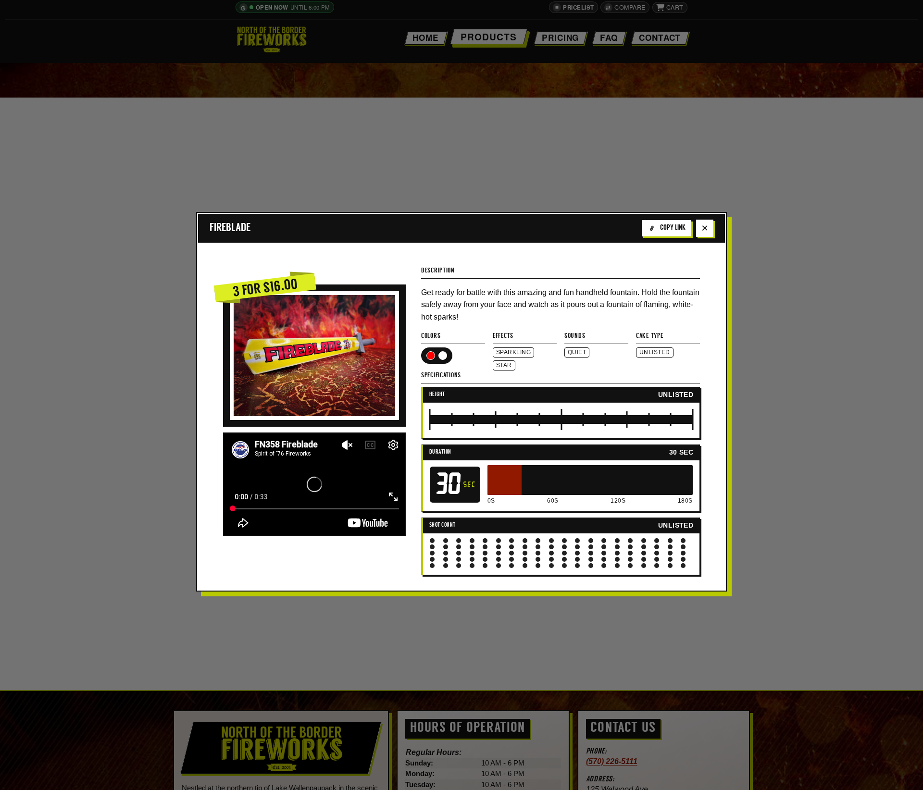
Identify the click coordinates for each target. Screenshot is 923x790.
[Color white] (442, 355)
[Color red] (430, 355)
